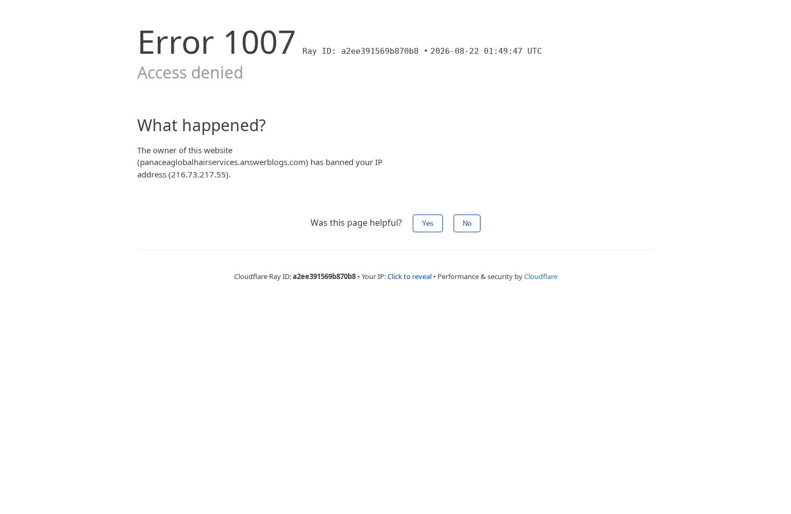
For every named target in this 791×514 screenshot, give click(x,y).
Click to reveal (409, 276)
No (467, 223)
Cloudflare (540, 276)
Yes (428, 223)
